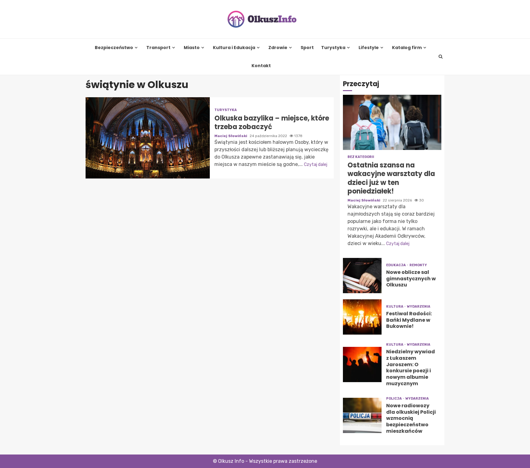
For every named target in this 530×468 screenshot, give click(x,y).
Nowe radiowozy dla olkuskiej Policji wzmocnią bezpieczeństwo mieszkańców (362, 415)
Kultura (395, 306)
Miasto (192, 48)
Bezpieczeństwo (114, 48)
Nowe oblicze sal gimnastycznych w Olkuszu (362, 275)
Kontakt (261, 66)
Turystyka (333, 48)
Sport (307, 48)
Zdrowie (277, 48)
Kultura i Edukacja (234, 48)
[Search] (440, 57)
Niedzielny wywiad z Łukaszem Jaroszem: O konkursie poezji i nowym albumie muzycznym (362, 364)
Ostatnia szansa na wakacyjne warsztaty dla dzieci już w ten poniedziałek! (392, 122)
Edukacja (396, 265)
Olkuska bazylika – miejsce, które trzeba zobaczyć (148, 137)
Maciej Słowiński (231, 136)
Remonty (418, 265)
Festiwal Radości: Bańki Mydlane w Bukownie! (362, 317)
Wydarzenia (418, 306)
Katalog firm (407, 48)
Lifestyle (369, 48)
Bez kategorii (361, 157)
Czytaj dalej (315, 164)
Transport (158, 48)
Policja (394, 398)
